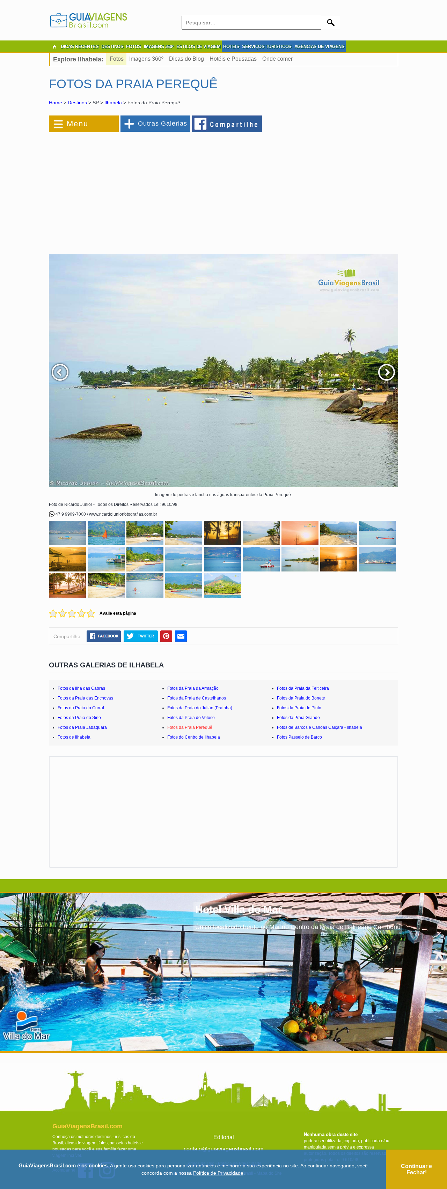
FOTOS (133, 46)
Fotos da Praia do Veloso (191, 717)
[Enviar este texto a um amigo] (181, 636)
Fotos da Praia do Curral (81, 707)
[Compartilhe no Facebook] (227, 123)
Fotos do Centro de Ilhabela (193, 737)
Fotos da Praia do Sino (79, 717)
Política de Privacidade (218, 1173)
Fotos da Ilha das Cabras (81, 688)
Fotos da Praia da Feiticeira (303, 688)
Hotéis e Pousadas (233, 59)
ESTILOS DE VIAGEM (198, 46)
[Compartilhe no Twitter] (141, 636)
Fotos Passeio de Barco (299, 737)
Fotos (117, 59)
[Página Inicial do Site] (54, 46)
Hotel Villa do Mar (238, 909)
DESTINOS (112, 46)
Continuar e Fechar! (416, 1169)
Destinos (77, 102)
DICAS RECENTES (79, 46)
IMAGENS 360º (159, 46)
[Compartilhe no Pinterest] (166, 636)
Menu (77, 123)
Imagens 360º (146, 59)
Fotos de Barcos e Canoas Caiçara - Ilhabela (319, 727)
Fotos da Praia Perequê (189, 727)
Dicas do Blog (186, 59)
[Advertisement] (125, 190)
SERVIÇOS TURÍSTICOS (267, 46)
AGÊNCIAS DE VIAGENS (319, 46)
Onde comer (277, 59)
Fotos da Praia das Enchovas (85, 698)
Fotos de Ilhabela (74, 737)
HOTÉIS (231, 46)
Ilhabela (113, 102)
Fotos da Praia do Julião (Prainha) (199, 707)
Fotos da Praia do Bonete (301, 698)
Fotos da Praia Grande (298, 717)
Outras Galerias (162, 123)
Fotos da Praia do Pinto (299, 707)
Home (55, 102)
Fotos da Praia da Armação (193, 688)
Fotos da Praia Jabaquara (82, 727)
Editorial (223, 1137)
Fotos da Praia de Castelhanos (196, 698)
